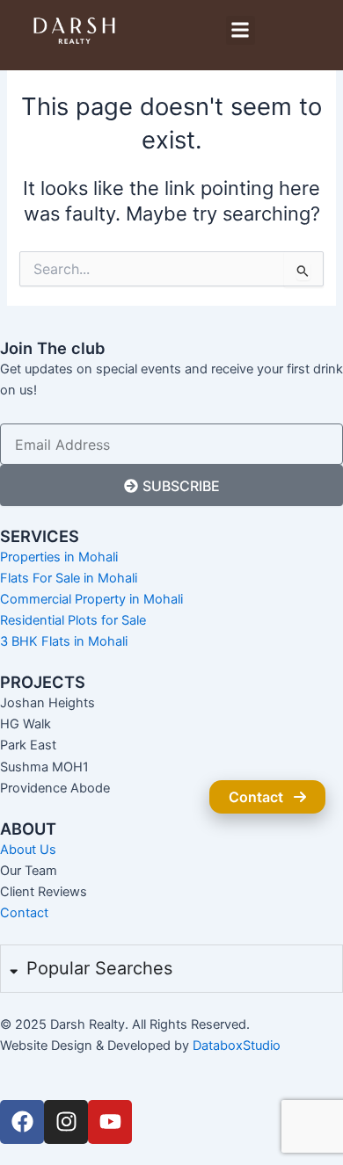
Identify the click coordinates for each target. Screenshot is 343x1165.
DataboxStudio (237, 1045)
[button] (240, 30)
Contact (256, 797)
